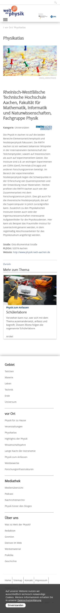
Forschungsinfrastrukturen (19, 469)
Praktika (9, 555)
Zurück (7, 264)
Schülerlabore (16, 312)
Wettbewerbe (12, 463)
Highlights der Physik (16, 438)
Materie (9, 377)
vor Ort (8, 27)
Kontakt (29, 580)
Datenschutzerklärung (29, 600)
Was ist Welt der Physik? (18, 524)
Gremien (9, 536)
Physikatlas (20, 27)
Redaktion (10, 530)
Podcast (9, 493)
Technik (9, 389)
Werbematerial (13, 548)
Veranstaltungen (14, 426)
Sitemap (17, 580)
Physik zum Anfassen (16, 457)
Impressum (41, 580)
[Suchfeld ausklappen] (54, 2)
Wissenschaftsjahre (15, 444)
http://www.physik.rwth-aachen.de (31, 252)
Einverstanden (15, 605)
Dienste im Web (13, 542)
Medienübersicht (14, 487)
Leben (8, 383)
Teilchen (9, 371)
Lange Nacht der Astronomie (20, 450)
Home (8, 580)
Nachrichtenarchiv (15, 499)
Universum (10, 401)
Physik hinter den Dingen (18, 506)
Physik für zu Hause (15, 420)
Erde (7, 395)
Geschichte (11, 561)
